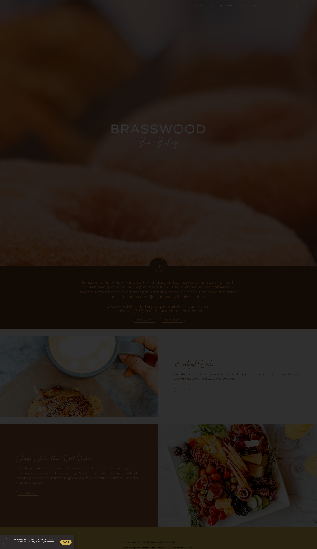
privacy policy (35, 544)
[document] (158, 274)
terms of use (22, 544)
